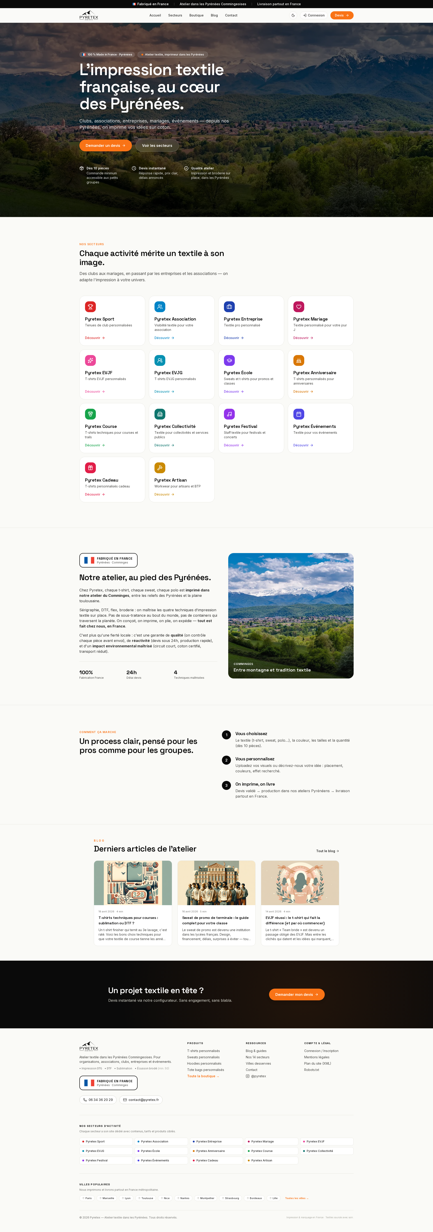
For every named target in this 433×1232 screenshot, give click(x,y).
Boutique (196, 15)
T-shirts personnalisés (203, 1051)
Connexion (316, 15)
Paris (88, 1198)
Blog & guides (256, 1051)
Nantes (184, 1198)
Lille (275, 1198)
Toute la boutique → (203, 1076)
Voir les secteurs (157, 145)
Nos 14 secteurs (257, 1057)
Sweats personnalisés (203, 1057)
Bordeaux (256, 1198)
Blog (214, 15)
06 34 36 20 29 (101, 1100)
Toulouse (147, 1198)
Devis (339, 15)
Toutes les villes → (297, 1198)
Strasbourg (232, 1198)
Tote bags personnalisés (205, 1070)
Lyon (128, 1198)
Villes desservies (258, 1063)
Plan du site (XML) (317, 1063)
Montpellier (207, 1198)
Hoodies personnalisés (204, 1063)
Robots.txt (311, 1070)
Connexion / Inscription (321, 1051)
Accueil (155, 15)
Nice (167, 1198)
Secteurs (175, 15)
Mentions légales (316, 1057)
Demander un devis (103, 145)
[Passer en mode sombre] (293, 15)
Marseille (108, 1198)
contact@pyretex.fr (144, 1100)
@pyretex (258, 1076)
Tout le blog (325, 851)
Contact (231, 15)
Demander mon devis (294, 994)
